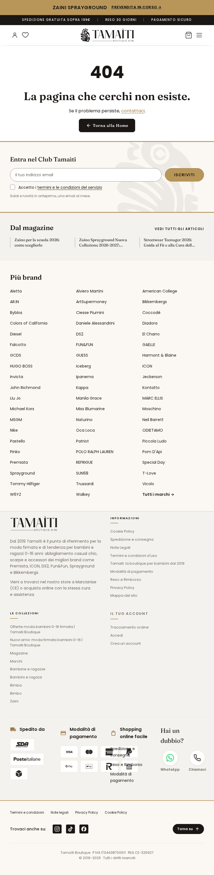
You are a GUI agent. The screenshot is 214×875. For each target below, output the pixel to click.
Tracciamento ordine (129, 627)
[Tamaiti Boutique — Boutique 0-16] (107, 35)
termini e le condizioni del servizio (69, 187)
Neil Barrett (153, 419)
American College (159, 291)
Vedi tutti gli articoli (179, 228)
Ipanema (85, 377)
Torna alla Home (107, 125)
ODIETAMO (152, 430)
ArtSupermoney (91, 301)
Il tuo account (129, 613)
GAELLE (148, 344)
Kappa (82, 387)
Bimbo (16, 693)
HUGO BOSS (21, 366)
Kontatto (151, 387)
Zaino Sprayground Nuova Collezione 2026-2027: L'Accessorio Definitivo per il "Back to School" (104, 242)
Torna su (188, 828)
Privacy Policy (122, 587)
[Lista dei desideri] (25, 35)
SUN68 (82, 473)
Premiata (19, 462)
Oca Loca (85, 430)
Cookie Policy (122, 531)
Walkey (83, 494)
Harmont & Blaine (159, 355)
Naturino (84, 419)
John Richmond (25, 387)
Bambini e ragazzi (26, 677)
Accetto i (60, 187)
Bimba (16, 685)
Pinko (15, 452)
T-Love (149, 473)
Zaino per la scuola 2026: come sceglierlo (36, 242)
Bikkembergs (154, 301)
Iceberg (83, 366)
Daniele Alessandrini (95, 323)
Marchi (16, 661)
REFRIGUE (84, 462)
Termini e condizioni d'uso (133, 555)
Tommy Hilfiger (25, 484)
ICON (147, 366)
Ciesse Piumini (90, 312)
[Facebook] (83, 829)
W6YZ (15, 494)
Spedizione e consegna (132, 539)
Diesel (15, 334)
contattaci (133, 111)
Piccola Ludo (154, 441)
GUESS (82, 355)
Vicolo (148, 484)
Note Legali (120, 547)
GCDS (15, 355)
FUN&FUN (84, 344)
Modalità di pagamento (131, 571)
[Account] (14, 35)
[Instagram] (57, 829)
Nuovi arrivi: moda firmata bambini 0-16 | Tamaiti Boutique (46, 642)
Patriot (82, 441)
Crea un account (125, 643)
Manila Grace (89, 398)
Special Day (153, 462)
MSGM (16, 419)
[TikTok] (70, 829)
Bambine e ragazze (27, 669)
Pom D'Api (152, 452)
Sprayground (22, 473)
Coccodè (151, 312)
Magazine (19, 653)
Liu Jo (15, 398)
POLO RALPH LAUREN (94, 452)
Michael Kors (22, 409)
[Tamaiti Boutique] (33, 523)
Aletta (16, 291)
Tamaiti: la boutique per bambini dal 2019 (147, 563)
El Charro (151, 334)
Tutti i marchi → (158, 494)
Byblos (16, 312)
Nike (14, 430)
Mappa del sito (123, 595)
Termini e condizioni (27, 812)
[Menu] (199, 35)
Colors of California (28, 323)
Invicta (16, 377)
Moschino (151, 409)
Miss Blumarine (90, 409)
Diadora (149, 323)
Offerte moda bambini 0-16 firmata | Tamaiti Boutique (42, 629)
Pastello (17, 441)
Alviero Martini (89, 291)
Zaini (14, 701)
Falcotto (18, 344)
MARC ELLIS (152, 398)
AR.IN (14, 301)
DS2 (79, 334)
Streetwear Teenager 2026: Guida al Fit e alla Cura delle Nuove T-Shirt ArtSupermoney (169, 242)
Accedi (116, 635)
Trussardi (85, 484)
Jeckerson (152, 377)
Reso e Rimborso (125, 579)
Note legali (60, 812)
